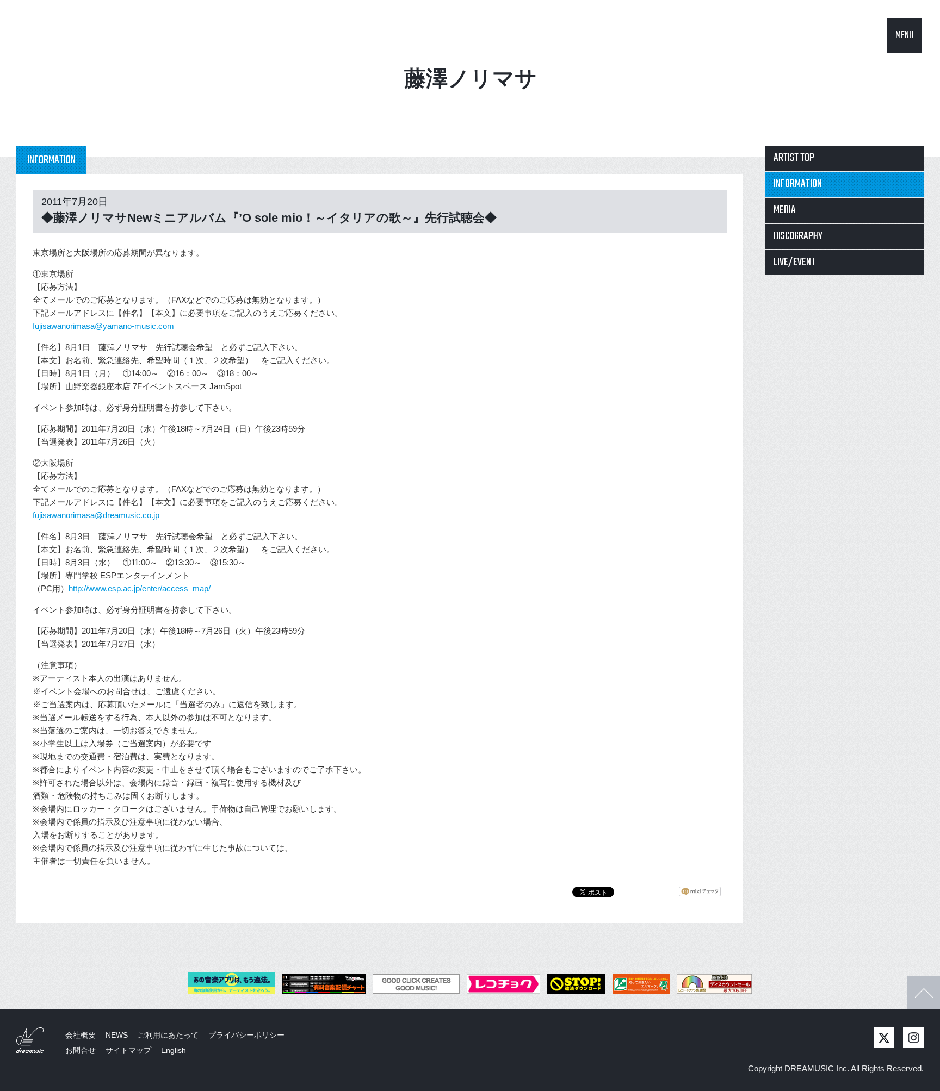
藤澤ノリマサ (470, 78)
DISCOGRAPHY (798, 236)
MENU (904, 35)
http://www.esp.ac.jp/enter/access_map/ (140, 588)
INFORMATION (798, 184)
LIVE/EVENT (794, 262)
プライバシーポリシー (246, 1035)
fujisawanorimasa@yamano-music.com (103, 326)
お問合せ (80, 1050)
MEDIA (785, 210)
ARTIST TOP (794, 157)
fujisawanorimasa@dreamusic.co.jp (96, 515)
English (173, 1050)
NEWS (117, 1035)
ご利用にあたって (168, 1035)
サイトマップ (128, 1050)
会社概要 (80, 1035)
